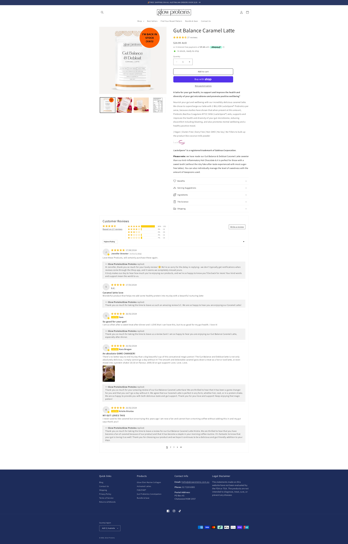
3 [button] (174, 447)
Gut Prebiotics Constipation (149, 494)
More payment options (203, 86)
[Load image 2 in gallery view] (124, 105)
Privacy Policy (105, 494)
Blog (101, 482)
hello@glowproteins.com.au (195, 482)
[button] (102, 12)
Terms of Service (106, 498)
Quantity (176, 56)
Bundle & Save (143, 498)
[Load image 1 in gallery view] (107, 105)
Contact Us (104, 486)
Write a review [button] (237, 226)
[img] (118, 250)
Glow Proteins (110, 538)
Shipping (103, 490)
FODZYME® (141, 490)
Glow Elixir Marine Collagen (149, 482)
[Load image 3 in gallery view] (141, 105)
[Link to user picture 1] (109, 373)
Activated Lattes (144, 486)
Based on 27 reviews (112, 229)
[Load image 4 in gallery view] (158, 105)
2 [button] (170, 447)
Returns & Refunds (107, 502)
